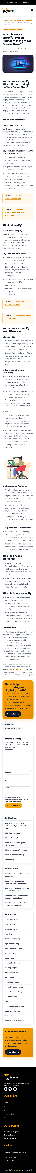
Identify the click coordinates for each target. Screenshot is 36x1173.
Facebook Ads (10, 953)
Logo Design (9, 977)
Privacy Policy (9, 1114)
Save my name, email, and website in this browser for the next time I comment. (16, 799)
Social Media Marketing (14, 1006)
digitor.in (15, 1170)
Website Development (13, 1016)
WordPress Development (22, 21)
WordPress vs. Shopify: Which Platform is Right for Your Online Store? (17, 825)
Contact (7, 1118)
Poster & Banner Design (14, 987)
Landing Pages (11, 968)
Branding (8, 934)
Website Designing (12, 1011)
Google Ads (9, 958)
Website (8, 788)
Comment (9, 749)
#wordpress (8, 724)
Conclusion (9, 860)
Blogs (10, 21)
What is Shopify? (11, 838)
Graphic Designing (12, 963)
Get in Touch (13, 714)
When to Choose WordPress (16, 850)
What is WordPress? (13, 833)
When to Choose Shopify (14, 855)
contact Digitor (15, 669)
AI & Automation (11, 919)
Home (4, 21)
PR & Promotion (11, 997)
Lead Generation (11, 973)
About (6, 1106)
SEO (6, 1001)
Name (8, 773)
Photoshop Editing (12, 982)
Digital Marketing (12, 944)
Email (7, 780)
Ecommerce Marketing (14, 948)
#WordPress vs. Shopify (12, 728)
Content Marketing (12, 939)
